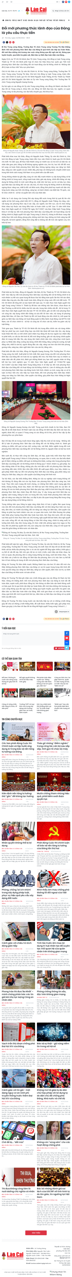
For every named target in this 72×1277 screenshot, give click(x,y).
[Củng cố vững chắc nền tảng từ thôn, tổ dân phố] (10, 695)
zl (69, 2)
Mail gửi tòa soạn (7, 2)
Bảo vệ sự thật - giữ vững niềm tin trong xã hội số (53, 1045)
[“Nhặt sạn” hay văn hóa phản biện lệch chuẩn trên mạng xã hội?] (62, 695)
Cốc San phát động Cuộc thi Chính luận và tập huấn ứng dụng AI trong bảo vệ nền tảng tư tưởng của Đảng (18, 747)
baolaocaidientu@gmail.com (41, 1263)
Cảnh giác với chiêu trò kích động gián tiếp (17, 944)
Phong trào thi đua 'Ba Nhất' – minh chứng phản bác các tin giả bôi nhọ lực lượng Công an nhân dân (17, 995)
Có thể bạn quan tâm (12, 658)
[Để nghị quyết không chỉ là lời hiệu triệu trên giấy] (27, 669)
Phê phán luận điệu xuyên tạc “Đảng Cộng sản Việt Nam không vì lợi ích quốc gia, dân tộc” (44, 682)
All (68, 20)
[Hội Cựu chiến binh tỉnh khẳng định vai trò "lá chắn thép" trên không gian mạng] (45, 695)
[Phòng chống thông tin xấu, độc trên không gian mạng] (53, 979)
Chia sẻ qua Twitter (7, 42)
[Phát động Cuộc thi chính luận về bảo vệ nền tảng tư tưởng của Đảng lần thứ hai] (53, 831)
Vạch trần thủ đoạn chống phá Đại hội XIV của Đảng (18, 1045)
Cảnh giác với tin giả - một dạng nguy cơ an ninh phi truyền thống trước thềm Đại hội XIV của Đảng (17, 1094)
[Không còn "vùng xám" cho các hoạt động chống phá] (53, 1130)
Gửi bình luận (63, 648)
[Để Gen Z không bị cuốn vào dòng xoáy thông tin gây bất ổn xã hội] (10, 669)
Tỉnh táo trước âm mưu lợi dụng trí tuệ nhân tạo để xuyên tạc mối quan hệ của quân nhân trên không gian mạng (53, 947)
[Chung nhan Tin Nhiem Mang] (60, 1273)
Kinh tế (20, 20)
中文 (59, 2)
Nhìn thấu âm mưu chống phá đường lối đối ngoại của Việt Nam (53, 892)
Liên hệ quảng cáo (11, 2)
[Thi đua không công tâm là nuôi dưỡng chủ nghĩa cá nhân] (18, 1177)
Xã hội (25, 20)
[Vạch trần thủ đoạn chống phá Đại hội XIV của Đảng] (18, 1032)
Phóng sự (62, 20)
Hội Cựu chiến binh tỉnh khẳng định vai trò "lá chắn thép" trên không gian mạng (44, 708)
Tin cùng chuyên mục (12, 719)
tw (66, 647)
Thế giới (55, 20)
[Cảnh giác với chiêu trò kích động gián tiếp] (18, 931)
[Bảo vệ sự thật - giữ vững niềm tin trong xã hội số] (53, 1032)
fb (63, 2)
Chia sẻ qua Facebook (4, 42)
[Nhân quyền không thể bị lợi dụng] (18, 831)
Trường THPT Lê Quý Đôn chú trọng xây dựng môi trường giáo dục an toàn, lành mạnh (26, 708)
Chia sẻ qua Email (13, 42)
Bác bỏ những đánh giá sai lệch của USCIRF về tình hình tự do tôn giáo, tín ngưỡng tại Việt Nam (53, 1193)
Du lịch (36, 20)
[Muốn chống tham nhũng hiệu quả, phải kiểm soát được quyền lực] (53, 781)
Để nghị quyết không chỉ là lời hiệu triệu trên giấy (27, 680)
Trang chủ (3, 20)
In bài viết (10, 42)
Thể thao (49, 20)
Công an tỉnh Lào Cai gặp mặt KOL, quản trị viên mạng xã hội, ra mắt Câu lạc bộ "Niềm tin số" (62, 682)
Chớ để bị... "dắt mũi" (13, 1142)
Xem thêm (36, 1233)
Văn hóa (30, 20)
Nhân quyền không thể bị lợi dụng (17, 844)
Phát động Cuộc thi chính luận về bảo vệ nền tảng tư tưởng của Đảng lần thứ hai (53, 845)
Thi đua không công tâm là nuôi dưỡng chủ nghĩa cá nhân (18, 1190)
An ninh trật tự (42, 997)
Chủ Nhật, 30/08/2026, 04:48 (3, 2)
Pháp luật (42, 20)
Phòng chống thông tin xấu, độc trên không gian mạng (51, 993)
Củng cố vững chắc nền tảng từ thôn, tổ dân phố (9, 706)
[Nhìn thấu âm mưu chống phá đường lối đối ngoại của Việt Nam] (53, 878)
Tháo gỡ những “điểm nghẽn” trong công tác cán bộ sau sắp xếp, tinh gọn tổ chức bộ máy (53, 746)
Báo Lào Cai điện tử (36, 10)
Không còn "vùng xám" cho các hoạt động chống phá (53, 1144)
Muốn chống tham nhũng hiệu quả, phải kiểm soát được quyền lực (53, 796)
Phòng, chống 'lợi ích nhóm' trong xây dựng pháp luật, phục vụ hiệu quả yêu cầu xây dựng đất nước (17, 894)
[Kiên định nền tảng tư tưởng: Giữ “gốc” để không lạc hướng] (18, 781)
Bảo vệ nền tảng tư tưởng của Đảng (12, 756)
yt (66, 2)
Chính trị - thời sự (11, 20)
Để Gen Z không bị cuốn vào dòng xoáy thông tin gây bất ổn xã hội (9, 681)
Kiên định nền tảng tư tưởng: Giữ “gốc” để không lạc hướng (18, 795)
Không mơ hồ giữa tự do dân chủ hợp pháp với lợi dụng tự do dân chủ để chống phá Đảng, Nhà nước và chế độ (52, 1094)
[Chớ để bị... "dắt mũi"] (18, 1130)
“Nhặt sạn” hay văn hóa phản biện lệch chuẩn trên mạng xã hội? (62, 707)
